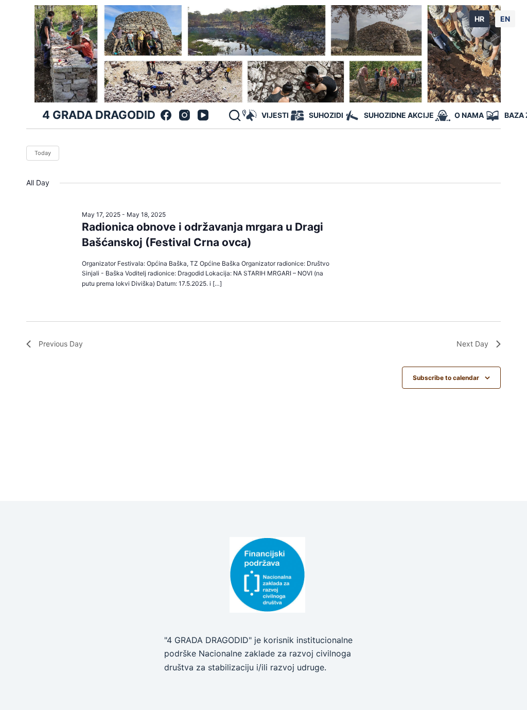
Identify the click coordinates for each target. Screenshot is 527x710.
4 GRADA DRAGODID (98, 115)
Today (42, 153)
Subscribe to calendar (446, 378)
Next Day (472, 343)
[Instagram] (184, 115)
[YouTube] (203, 115)
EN (505, 18)
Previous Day (61, 343)
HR (479, 18)
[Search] (234, 115)
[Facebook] (166, 115)
